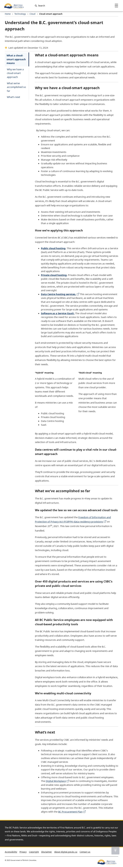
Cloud (32, 13)
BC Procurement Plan (70, 811)
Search (41, 5)
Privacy (23, 851)
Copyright (34, 851)
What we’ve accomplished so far (16, 87)
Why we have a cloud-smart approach (15, 73)
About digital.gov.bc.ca (65, 851)
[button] (115, 850)
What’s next (13, 97)
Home (8, 13)
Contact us (85, 851)
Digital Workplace (56, 781)
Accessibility (11, 851)
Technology (20, 13)
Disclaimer (46, 851)
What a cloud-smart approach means (16, 59)
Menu (116, 5)
